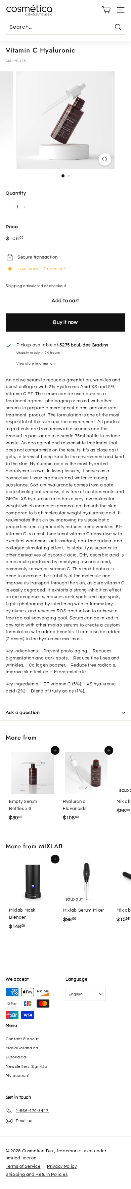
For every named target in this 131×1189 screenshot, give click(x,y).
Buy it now (65, 322)
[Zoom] (104, 159)
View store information (35, 363)
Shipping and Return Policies (37, 1174)
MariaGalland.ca (22, 1048)
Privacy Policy (62, 1166)
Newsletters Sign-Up (26, 1066)
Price (12, 227)
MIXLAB (50, 846)
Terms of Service (23, 1166)
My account (18, 1076)
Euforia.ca (16, 1057)
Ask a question (23, 712)
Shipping (14, 286)
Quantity (16, 193)
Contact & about (22, 1039)
